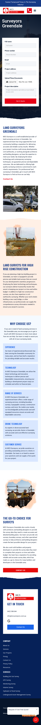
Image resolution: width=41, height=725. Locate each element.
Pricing (5, 656)
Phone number (10, 51)
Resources (6, 667)
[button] (35, 11)
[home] (13, 11)
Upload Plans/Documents (14, 78)
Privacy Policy (7, 664)
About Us (6, 645)
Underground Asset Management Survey (17, 695)
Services (6, 649)
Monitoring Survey (9, 684)
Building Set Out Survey (11, 676)
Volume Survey (8, 687)
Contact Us (8, 179)
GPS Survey (7, 680)
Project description (11, 86)
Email (7, 60)
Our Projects (7, 653)
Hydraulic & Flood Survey (11, 691)
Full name (8, 42)
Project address (10, 69)
